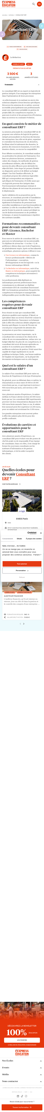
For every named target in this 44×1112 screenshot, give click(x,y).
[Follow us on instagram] (26, 1096)
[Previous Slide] (20, 624)
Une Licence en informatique (18, 255)
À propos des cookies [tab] (34, 538)
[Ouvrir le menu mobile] (39, 4)
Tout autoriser (22, 564)
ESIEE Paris (22, 519)
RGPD (26, 1092)
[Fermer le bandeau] (41, 533)
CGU (31, 1092)
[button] (22, 1061)
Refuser (22, 577)
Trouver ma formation (21, 1107)
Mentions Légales (17, 1092)
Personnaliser (21, 570)
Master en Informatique (15, 271)
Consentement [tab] (7, 538)
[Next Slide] (24, 624)
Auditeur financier (13, 596)
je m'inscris (22, 1040)
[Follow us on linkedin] (18, 1096)
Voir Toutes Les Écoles (10, 484)
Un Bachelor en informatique (17, 268)
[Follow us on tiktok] (22, 1096)
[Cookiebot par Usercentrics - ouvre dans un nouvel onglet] (27, 533)
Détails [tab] (19, 538)
